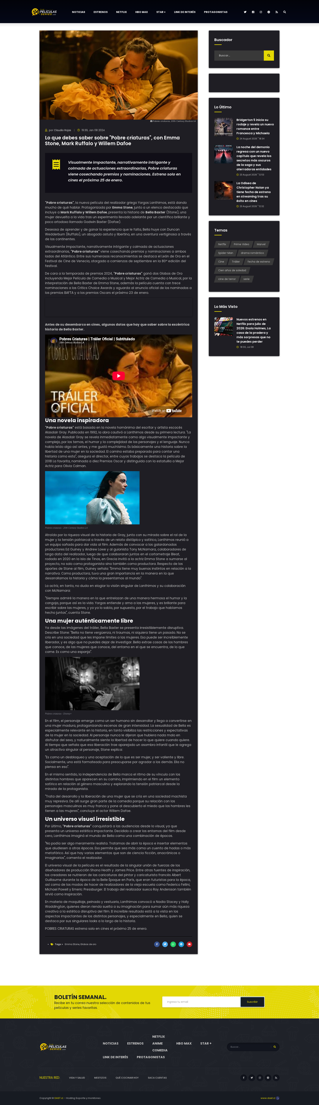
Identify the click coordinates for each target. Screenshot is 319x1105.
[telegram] (268, 12)
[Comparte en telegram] (181, 944)
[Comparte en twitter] (165, 944)
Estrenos (101, 12)
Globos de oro (88, 944)
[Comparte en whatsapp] (173, 944)
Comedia (160, 1050)
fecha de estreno (259, 261)
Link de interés (184, 12)
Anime (157, 1043)
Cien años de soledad (232, 270)
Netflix (121, 12)
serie (246, 279)
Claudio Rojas (62, 130)
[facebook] (253, 12)
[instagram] (261, 12)
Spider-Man (225, 253)
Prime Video (241, 244)
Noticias (78, 12)
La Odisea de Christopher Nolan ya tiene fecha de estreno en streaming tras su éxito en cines (253, 192)
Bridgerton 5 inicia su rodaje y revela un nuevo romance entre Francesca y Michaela (255, 126)
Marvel (261, 244)
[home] (53, 1047)
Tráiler (236, 261)
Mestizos (100, 1077)
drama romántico (252, 253)
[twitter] (245, 12)
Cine (221, 261)
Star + (161, 12)
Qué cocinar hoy (127, 1077)
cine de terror (227, 279)
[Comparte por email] (189, 944)
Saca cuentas (157, 1077)
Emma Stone (72, 944)
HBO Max (141, 12)
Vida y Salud (77, 1077)
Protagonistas (215, 12)
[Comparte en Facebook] (157, 944)
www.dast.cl (268, 1098)
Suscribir (252, 1002)
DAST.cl (58, 1098)
